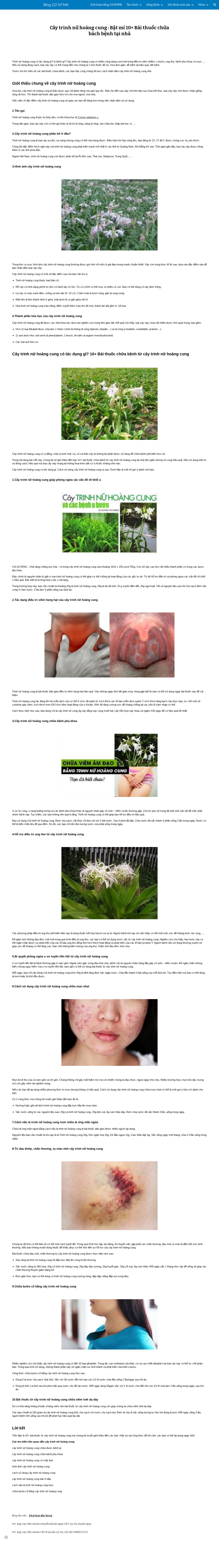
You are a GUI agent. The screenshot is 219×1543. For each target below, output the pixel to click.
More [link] (201, 4)
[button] (215, 5)
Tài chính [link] (132, 4)
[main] (109, 30)
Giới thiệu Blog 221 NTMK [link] (106, 4)
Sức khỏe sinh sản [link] (179, 4)
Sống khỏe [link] (153, 4)
